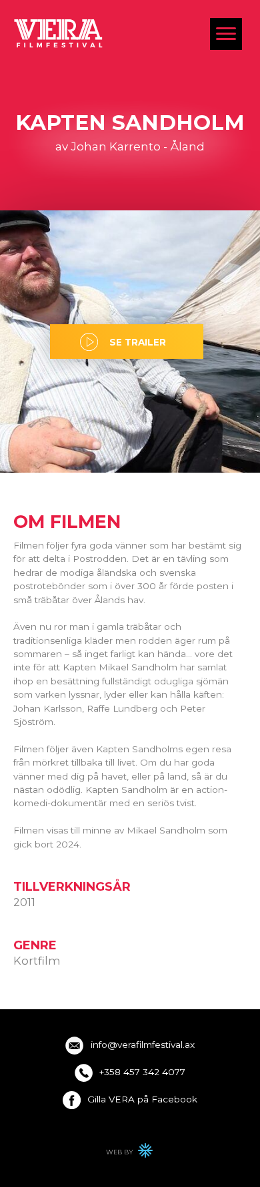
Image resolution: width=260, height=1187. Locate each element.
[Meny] (226, 34)
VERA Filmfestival (58, 33)
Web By (130, 1154)
